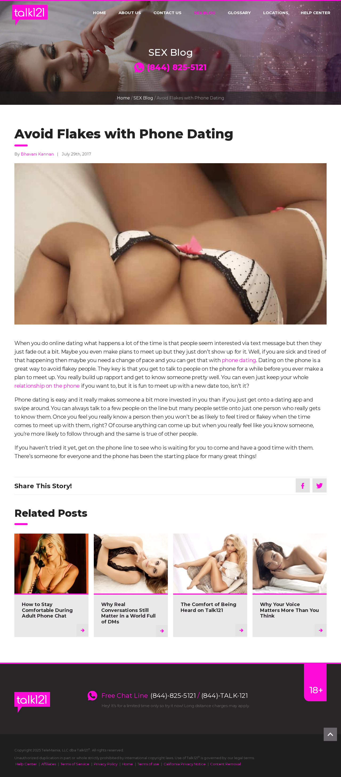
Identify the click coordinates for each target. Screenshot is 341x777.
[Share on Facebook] (303, 485)
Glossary (239, 12)
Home (99, 12)
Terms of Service (74, 764)
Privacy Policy (105, 764)
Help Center (315, 12)
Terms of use (148, 764)
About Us (130, 12)
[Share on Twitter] (319, 485)
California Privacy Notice (185, 764)
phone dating (239, 360)
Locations (275, 12)
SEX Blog (204, 12)
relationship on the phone (47, 386)
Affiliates (48, 764)
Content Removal (225, 764)
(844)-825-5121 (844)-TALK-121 (199, 695)
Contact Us (167, 12)
